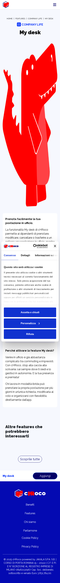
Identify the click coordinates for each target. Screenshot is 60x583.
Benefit (30, 504)
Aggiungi (45, 475)
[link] (6, 4)
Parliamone (30, 530)
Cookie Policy (30, 537)
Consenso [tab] (10, 255)
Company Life (35, 18)
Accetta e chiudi (30, 312)
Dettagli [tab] (25, 255)
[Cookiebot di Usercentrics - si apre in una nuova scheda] (35, 246)
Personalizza (28, 323)
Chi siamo (30, 522)
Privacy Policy (30, 546)
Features (20, 18)
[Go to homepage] (30, 493)
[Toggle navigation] (54, 4)
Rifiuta (30, 334)
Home (9, 18)
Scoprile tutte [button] (30, 459)
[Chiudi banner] (55, 246)
